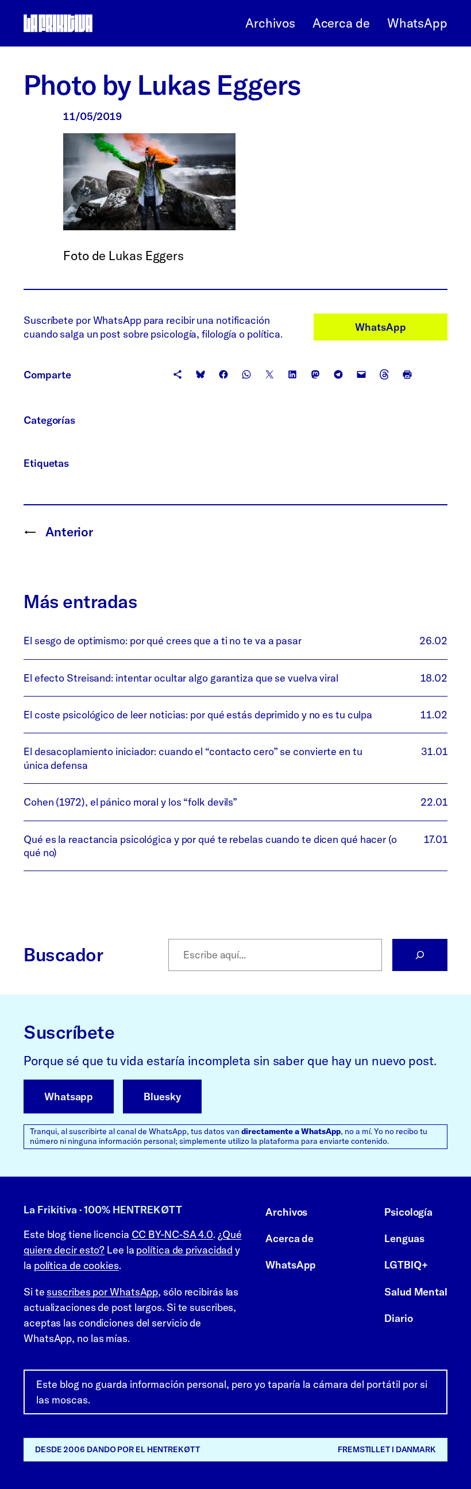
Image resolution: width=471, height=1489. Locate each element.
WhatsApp (380, 327)
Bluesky (162, 1096)
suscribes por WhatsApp (102, 1291)
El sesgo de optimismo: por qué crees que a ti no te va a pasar (163, 640)
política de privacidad (184, 1249)
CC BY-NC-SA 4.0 (173, 1234)
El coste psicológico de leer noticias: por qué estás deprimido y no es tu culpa (198, 714)
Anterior (69, 532)
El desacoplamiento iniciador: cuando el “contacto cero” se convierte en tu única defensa (193, 758)
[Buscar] (419, 955)
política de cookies (76, 1265)
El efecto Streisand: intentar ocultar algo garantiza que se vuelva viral (181, 677)
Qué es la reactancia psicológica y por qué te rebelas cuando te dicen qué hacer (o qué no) (210, 846)
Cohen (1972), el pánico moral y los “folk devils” (130, 802)
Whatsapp (68, 1096)
